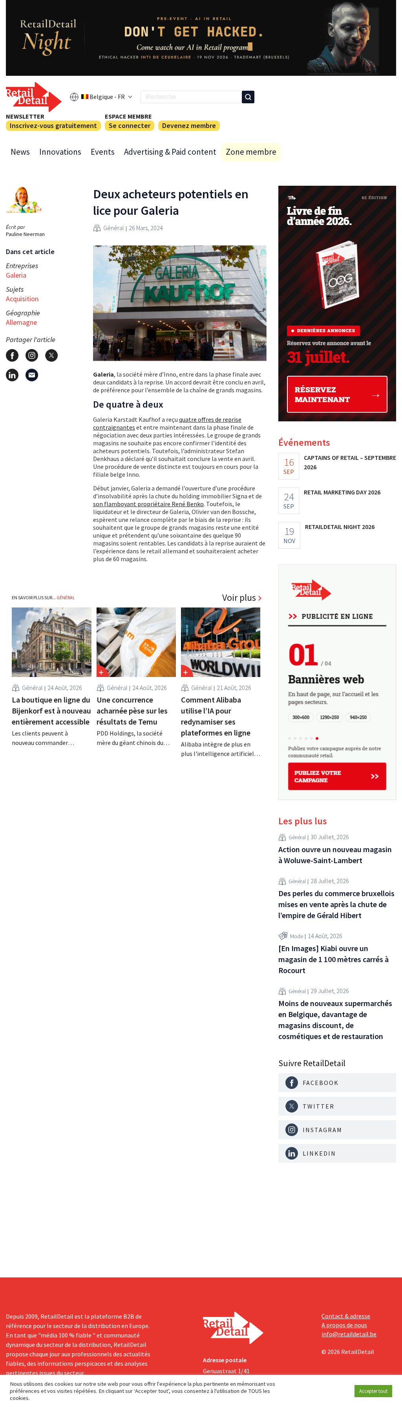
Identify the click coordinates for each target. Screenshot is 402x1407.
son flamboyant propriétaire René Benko (148, 504)
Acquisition (22, 298)
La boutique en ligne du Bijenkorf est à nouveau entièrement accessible (51, 710)
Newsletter (25, 116)
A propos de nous (344, 1325)
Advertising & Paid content (170, 151)
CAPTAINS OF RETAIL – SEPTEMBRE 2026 (350, 462)
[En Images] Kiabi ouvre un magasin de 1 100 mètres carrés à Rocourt (333, 959)
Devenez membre (189, 125)
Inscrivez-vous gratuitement (53, 125)
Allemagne (21, 322)
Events (103, 151)
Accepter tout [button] (373, 1391)
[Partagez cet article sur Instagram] (32, 355)
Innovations (60, 151)
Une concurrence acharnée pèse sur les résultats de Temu (132, 710)
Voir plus (239, 597)
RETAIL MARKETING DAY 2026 (342, 492)
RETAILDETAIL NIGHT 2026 (340, 527)
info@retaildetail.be (349, 1334)
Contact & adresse (346, 1316)
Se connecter (129, 125)
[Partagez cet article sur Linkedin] (12, 375)
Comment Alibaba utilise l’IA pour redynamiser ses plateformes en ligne (215, 716)
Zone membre (251, 151)
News (20, 151)
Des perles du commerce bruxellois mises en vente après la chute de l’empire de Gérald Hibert (336, 904)
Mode (296, 936)
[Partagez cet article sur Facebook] (12, 355)
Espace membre (128, 116)
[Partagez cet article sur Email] (32, 375)
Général (113, 228)
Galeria (16, 275)
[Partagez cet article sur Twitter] (51, 355)
